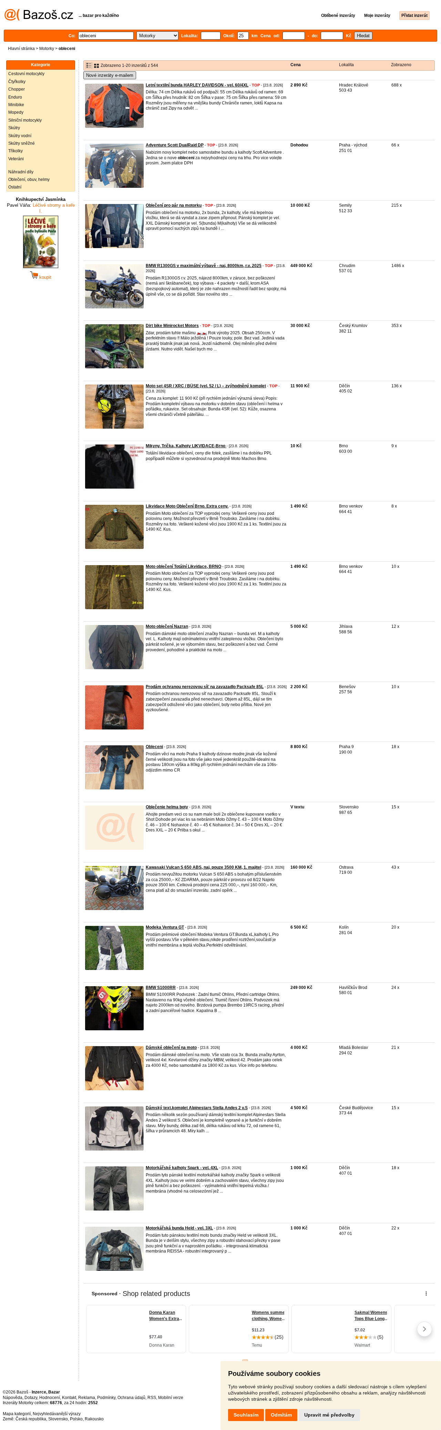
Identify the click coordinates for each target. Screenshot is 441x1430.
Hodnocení (49, 1397)
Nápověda (12, 1397)
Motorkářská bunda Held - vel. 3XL (179, 1228)
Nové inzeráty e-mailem (109, 75)
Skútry (14, 127)
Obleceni (154, 746)
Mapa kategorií (17, 1413)
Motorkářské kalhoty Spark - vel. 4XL (182, 1167)
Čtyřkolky (16, 81)
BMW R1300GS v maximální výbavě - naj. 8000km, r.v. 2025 (203, 265)
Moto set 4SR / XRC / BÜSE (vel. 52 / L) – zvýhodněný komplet (206, 386)
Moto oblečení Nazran (167, 626)
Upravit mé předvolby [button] (329, 1415)
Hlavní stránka (21, 48)
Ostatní (14, 187)
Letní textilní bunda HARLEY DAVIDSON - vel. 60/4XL (197, 85)
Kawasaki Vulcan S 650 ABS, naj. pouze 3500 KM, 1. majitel (203, 867)
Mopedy (15, 112)
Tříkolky (15, 151)
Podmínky (106, 1397)
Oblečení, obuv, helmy (29, 179)
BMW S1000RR (161, 987)
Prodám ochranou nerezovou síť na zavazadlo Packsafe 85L (205, 686)
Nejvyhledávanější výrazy (57, 1413)
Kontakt (69, 1397)
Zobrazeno (401, 64)
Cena (295, 64)
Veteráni (16, 158)
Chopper (16, 89)
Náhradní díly (20, 172)
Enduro (15, 97)
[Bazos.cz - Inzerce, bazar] (38, 19)
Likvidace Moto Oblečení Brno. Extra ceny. (187, 506)
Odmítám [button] (281, 1415)
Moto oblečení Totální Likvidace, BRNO (183, 566)
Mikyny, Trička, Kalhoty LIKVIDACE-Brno (186, 445)
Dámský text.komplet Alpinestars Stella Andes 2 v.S (197, 1107)
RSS (151, 1397)
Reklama (86, 1397)
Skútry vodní (19, 135)
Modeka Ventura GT (165, 927)
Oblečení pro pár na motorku (174, 205)
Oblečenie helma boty (167, 807)
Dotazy (30, 1397)
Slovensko (58, 1419)
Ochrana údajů (131, 1397)
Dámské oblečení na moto (171, 1047)
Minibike (16, 104)
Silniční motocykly (25, 120)
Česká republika (31, 1419)
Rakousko (94, 1419)
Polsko (76, 1419)
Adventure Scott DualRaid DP (175, 145)
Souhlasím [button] (246, 1415)
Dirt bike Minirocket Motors (172, 325)
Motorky (46, 48)
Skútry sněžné (21, 143)
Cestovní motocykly (26, 73)
